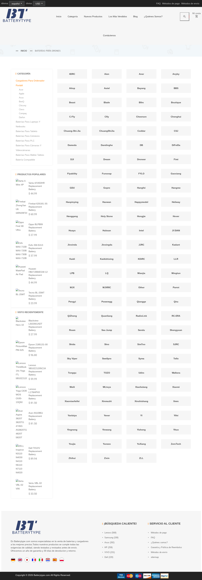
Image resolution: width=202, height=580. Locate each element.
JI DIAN (176, 230)
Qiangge (141, 301)
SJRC (176, 344)
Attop (72, 88)
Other (141, 287)
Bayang (141, 88)
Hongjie (141, 216)
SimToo (141, 344)
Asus (21, 97)
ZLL (141, 458)
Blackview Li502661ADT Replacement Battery (35, 325)
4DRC (72, 74)
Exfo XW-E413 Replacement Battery (36, 248)
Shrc (106, 344)
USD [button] (38, 3)
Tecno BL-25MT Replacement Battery (37, 295)
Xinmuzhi (107, 401)
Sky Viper (72, 358)
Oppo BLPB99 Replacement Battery (36, 227)
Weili (72, 387)
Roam (72, 330)
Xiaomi (176, 387)
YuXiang (141, 444)
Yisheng (141, 429)
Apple (21, 93)
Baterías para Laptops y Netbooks (28, 124)
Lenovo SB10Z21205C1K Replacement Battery (37, 370)
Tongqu (72, 372)
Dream (106, 159)
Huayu (72, 230)
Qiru (176, 301)
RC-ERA (176, 316)
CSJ (176, 131)
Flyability (72, 173)
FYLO (141, 173)
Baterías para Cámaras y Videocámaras (28, 147)
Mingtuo (176, 273)
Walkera (176, 372)
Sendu (141, 330)
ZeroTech (176, 444)
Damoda (72, 145)
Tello (176, 358)
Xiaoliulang (141, 387)
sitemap (154, 557)
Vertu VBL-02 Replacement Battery (35, 486)
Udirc (141, 372)
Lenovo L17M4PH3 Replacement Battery (35, 394)
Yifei (176, 415)
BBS (176, 88)
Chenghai (176, 116)
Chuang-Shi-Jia (72, 131)
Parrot (176, 287)
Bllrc (141, 102)
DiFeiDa (176, 145)
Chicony (22, 105)
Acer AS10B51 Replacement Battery (36, 416)
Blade (107, 102)
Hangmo (176, 188)
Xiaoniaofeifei (72, 401)
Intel (141, 230)
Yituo (176, 429)
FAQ (158, 3)
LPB (72, 273)
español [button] (16, 3)
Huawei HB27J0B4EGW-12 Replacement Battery (38, 273)
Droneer (141, 159)
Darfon (22, 117)
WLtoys (107, 387)
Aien (106, 74)
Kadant (176, 244)
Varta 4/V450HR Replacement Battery (37, 186)
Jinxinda (72, 244)
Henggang (72, 216)
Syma (141, 358)
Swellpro (106, 358)
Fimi (176, 159)
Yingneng (72, 429)
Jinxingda (106, 244)
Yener (107, 415)
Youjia (72, 444)
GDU (72, 188)
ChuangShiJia (106, 131)
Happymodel (141, 202)
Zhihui (72, 458)
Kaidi (72, 259)
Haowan (106, 202)
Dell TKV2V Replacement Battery (35, 451)
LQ (106, 273)
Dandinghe (107, 145)
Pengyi (72, 301)
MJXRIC (107, 287)
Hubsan (107, 230)
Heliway (176, 202)
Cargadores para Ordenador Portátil (30, 83)
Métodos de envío (190, 3)
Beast (72, 102)
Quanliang (106, 316)
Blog (135, 16)
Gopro (106, 188)
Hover (176, 216)
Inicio (58, 16)
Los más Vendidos (118, 16)
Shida (72, 344)
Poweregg (106, 301)
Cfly (107, 116)
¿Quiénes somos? (153, 16)
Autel (107, 88)
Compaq (23, 113)
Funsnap (107, 173)
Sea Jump (106, 330)
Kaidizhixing (106, 259)
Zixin (107, 458)
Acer (21, 90)
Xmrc (176, 401)
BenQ (21, 101)
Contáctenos (109, 35)
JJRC (141, 244)
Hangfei (141, 188)
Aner (141, 74)
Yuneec (107, 444)
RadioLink (141, 316)
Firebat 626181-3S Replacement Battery (38, 206)
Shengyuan (176, 330)
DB (141, 145)
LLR (176, 259)
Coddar (141, 131)
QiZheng (72, 316)
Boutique (176, 102)
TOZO (107, 372)
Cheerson (141, 116)
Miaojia (141, 273)
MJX (72, 287)
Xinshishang (141, 401)
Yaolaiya (72, 415)
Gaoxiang (176, 173)
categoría (73, 16)
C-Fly (72, 116)
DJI (72, 159)
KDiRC (141, 259)
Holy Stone (107, 216)
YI (141, 415)
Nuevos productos (93, 16)
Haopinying (72, 202)
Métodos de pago (171, 3)
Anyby (175, 74)
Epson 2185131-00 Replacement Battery (38, 347)
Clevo (21, 109)
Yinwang (106, 429)
